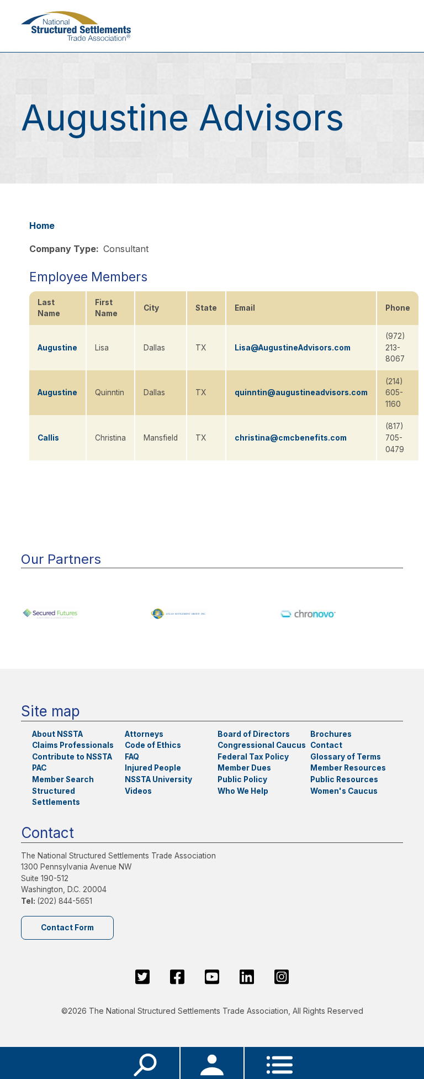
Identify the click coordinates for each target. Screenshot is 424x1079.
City (151, 307)
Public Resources (344, 779)
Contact (326, 745)
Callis (48, 437)
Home (42, 225)
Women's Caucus (344, 791)
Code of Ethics (153, 745)
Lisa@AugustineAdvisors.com (293, 347)
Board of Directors (254, 734)
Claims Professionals (73, 745)
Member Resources (348, 767)
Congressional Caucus (262, 745)
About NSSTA (57, 734)
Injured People (153, 767)
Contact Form (67, 927)
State (206, 307)
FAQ (132, 756)
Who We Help (243, 791)
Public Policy (242, 779)
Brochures (331, 734)
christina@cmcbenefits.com (291, 437)
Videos (138, 791)
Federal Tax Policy (253, 756)
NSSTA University (158, 779)
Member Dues (244, 767)
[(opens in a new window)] (83, 613)
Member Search (63, 779)
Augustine (57, 347)
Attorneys (144, 734)
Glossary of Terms (345, 756)
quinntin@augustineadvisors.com (301, 392)
